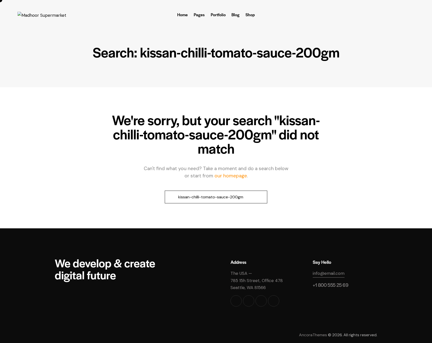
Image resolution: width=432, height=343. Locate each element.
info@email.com (328, 273)
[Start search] (171, 197)
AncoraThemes (313, 335)
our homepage (230, 176)
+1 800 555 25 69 (330, 285)
